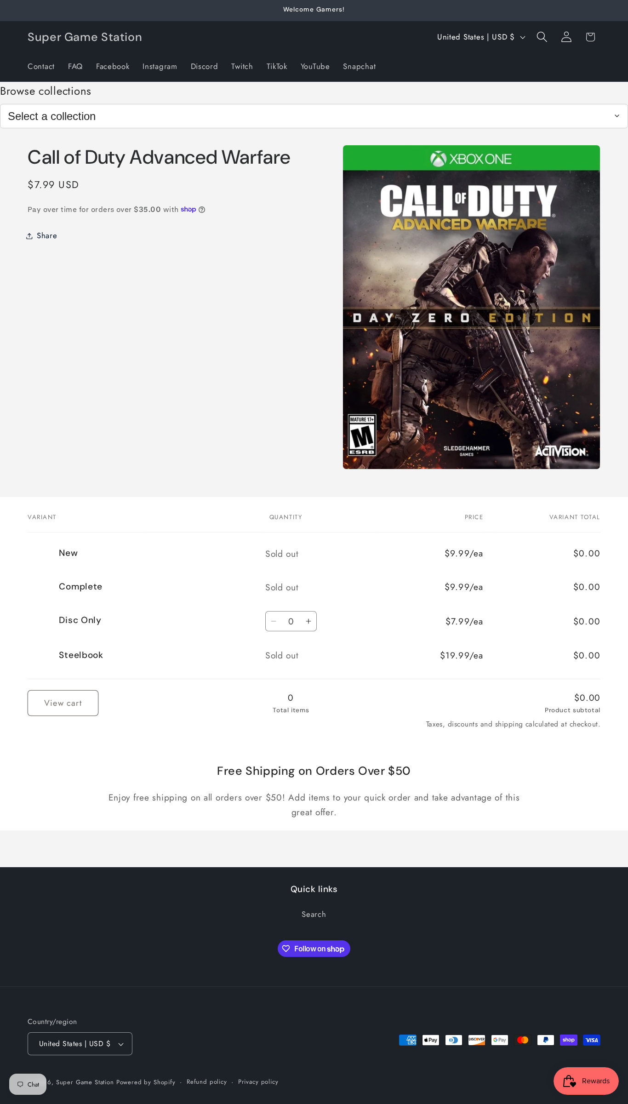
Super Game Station (85, 1082)
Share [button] (47, 235)
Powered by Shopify (146, 1082)
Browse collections (45, 91)
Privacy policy (258, 1081)
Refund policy (207, 1081)
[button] (542, 37)
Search (314, 914)
